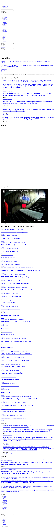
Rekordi (5, 19)
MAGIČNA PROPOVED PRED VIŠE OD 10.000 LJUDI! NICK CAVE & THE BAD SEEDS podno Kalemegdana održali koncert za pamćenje (26, 463)
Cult (4, 39)
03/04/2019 (3, 70)
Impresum (5, 7)
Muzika (4, 22)
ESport (4, 25)
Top (4, 37)
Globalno (5, 17)
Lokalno (5, 18)
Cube (4, 36)
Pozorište (5, 23)
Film (4, 24)
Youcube (5, 29)
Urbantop (5, 16)
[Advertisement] (16, 3)
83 (1, 71)
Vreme (4, 30)
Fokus (4, 27)
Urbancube (3, 13)
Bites (4, 38)
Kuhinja (5, 31)
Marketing (5, 6)
